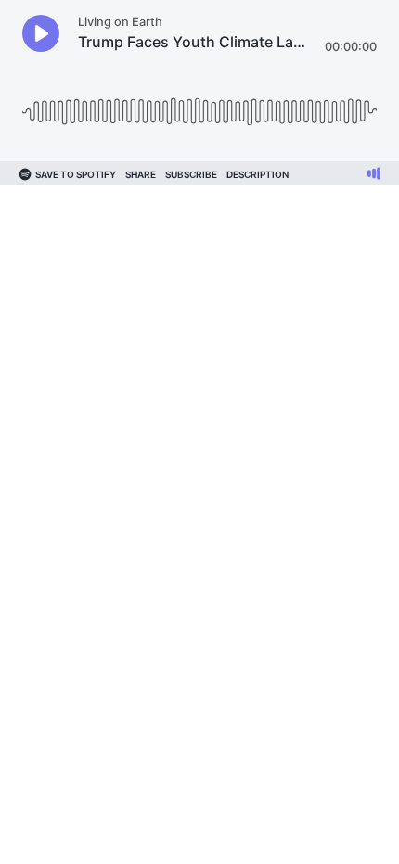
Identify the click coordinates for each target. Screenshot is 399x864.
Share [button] (140, 174)
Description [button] (257, 174)
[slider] (199, 104)
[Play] (40, 33)
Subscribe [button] (191, 174)
